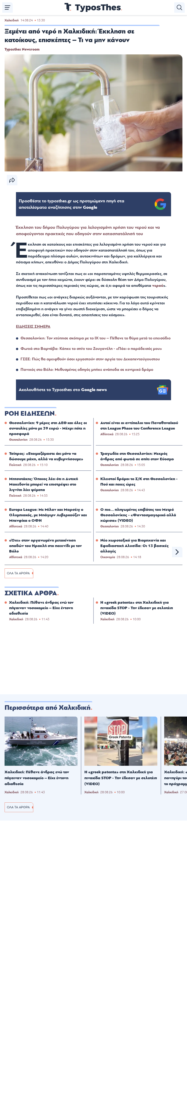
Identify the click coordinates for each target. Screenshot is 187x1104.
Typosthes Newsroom (22, 49)
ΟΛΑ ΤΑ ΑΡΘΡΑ (18, 573)
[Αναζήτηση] (179, 7)
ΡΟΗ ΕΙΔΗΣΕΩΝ (30, 413)
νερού (157, 285)
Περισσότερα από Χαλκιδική (48, 707)
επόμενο (177, 552)
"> (71, 204)
